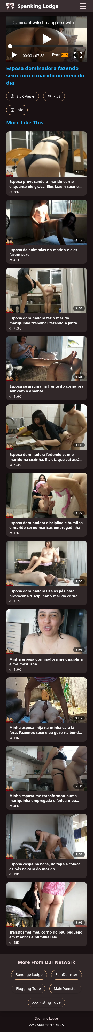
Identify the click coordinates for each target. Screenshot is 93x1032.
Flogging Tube (28, 988)
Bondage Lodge (29, 974)
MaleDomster (65, 988)
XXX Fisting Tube (46, 1002)
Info (19, 109)
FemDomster (67, 974)
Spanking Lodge (38, 6)
